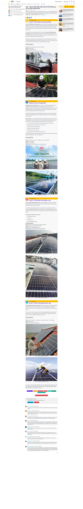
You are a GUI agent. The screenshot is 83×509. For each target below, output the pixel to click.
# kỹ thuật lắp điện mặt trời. (41, 392)
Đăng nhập (66, 1)
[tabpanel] (66, 20)
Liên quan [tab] (61, 6)
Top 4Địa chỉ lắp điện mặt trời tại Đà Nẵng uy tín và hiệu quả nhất (68, 14)
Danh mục (18, 1)
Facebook (31, 402)
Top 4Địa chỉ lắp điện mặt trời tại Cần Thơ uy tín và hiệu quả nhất (68, 19)
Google (37, 402)
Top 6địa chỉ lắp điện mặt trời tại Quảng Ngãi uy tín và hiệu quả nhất (68, 10)
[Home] (9, 4)
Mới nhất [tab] (66, 6)
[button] (29, 20)
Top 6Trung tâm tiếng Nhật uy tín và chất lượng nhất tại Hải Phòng (68, 29)
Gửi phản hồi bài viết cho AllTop (42, 395)
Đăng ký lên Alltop (58, 1)
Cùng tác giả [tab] (72, 6)
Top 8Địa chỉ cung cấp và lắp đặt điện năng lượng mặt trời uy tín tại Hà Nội (68, 24)
